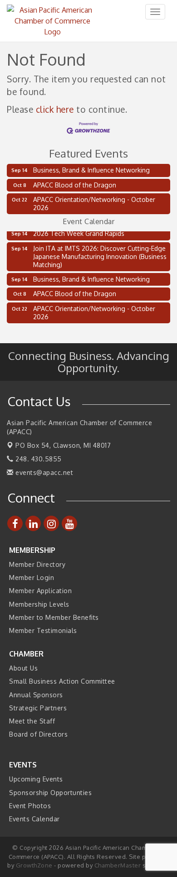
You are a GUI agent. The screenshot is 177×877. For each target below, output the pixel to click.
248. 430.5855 (38, 459)
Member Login (31, 577)
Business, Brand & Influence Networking (91, 170)
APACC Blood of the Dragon (74, 185)
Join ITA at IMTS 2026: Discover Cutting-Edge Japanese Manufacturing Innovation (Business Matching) (100, 255)
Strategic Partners (38, 708)
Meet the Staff (32, 721)
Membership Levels (39, 604)
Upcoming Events (36, 779)
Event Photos (30, 806)
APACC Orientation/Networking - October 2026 (94, 203)
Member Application (40, 590)
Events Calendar (34, 819)
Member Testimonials (43, 630)
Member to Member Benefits (54, 617)
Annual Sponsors (36, 695)
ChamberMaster (117, 865)
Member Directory (37, 564)
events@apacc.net (43, 472)
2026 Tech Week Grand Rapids (78, 232)
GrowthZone (34, 865)
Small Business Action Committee (62, 681)
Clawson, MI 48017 (63, 445)
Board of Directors (38, 734)
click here (55, 109)
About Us (23, 668)
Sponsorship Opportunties (50, 792)
